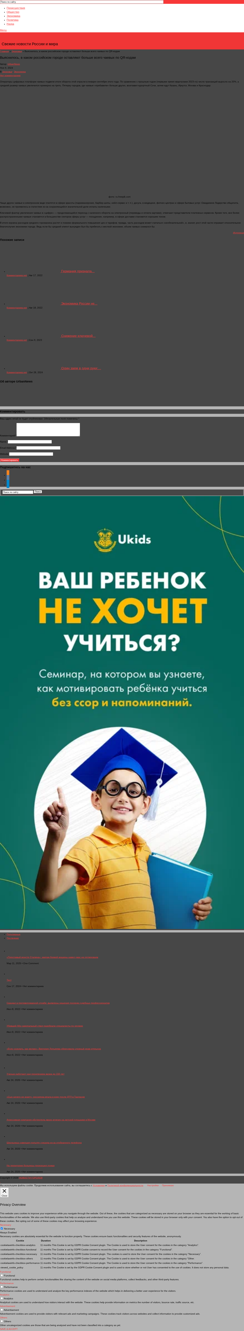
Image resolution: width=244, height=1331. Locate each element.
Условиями (99, 1185)
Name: (4, 441)
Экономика (13, 16)
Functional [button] (5, 1271)
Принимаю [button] (168, 1185)
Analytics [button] (4, 1294)
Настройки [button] (153, 1185)
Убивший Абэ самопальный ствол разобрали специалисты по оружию (45, 1025)
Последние (13, 938)
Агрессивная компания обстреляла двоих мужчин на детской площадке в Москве (51, 1119)
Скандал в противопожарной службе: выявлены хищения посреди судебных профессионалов (58, 1003)
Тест (9, 980)
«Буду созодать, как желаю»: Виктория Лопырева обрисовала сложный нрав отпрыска (54, 1048)
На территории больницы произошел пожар (31, 1165)
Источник (238, 232)
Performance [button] (7, 1283)
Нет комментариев (10, 75)
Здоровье (17, 51)
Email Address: (8, 447)
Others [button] (3, 1317)
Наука (10, 24)
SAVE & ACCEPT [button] (9, 1329)
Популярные (13, 934)
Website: (4, 454)
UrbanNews (14, 64)
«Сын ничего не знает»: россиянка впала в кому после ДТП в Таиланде (46, 1096)
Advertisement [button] (7, 1306)
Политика (12, 20)
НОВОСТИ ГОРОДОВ (30, 39)
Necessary (9, 1228)
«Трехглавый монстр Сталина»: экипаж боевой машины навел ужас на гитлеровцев (52, 957)
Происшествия (16, 8)
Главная (4, 51)
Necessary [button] (5, 1225)
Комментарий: (8, 435)
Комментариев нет (17, 275)
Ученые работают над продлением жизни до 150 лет (35, 1074)
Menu (3, 30)
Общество (13, 12)
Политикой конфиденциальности (125, 1185)
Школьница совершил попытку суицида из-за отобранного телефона (44, 1142)
